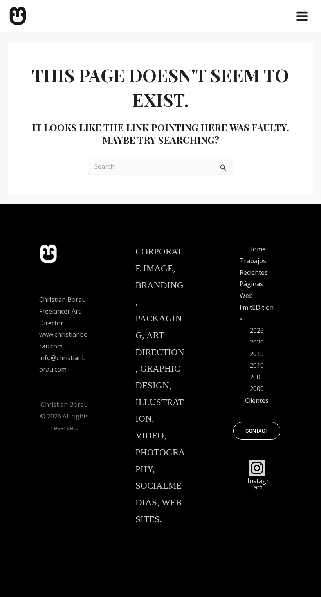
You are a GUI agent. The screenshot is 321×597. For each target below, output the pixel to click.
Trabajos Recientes (254, 266)
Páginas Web (251, 290)
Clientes (257, 400)
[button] (256, 431)
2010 (257, 365)
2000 (257, 388)
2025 (257, 330)
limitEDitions (257, 313)
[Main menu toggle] (302, 16)
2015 (257, 354)
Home (257, 249)
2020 (257, 342)
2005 (257, 377)
